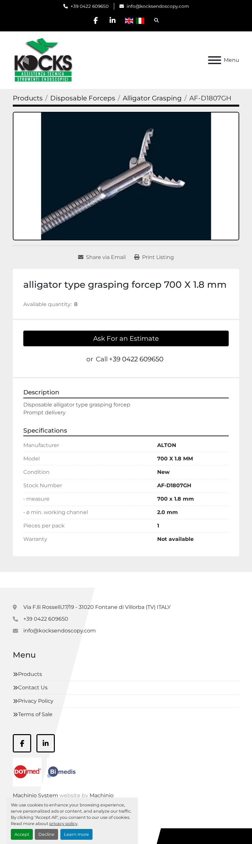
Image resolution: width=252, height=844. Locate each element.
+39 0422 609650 (90, 6)
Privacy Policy (35, 701)
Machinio (102, 795)
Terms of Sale (35, 714)
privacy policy (63, 823)
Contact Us (33, 687)
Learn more (76, 834)
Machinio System (35, 795)
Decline (46, 834)
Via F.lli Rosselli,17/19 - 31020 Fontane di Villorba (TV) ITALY (97, 607)
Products (30, 674)
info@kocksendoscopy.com (158, 6)
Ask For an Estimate (126, 338)
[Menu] (214, 60)
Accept (21, 834)
